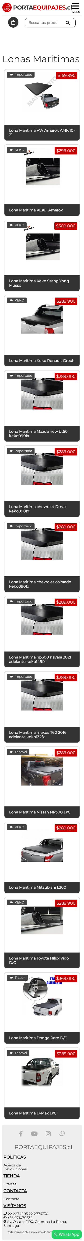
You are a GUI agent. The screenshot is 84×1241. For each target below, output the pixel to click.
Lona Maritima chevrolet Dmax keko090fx (37, 508)
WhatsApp (68, 1234)
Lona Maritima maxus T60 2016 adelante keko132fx (37, 734)
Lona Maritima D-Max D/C (33, 1113)
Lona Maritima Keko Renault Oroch (41, 360)
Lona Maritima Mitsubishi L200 (37, 887)
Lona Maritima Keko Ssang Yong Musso (39, 283)
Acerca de (12, 1165)
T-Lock (19, 978)
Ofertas (10, 1184)
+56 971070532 (19, 1217)
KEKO (19, 150)
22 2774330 (38, 1214)
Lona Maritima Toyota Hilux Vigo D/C (39, 960)
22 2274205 (18, 1214)
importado (23, 74)
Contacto (11, 1199)
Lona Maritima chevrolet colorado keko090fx (40, 584)
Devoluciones (15, 1169)
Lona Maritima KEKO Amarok (36, 210)
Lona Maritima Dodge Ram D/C (38, 1038)
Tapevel (20, 752)
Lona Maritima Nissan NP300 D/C (40, 812)
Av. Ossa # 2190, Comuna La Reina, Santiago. (35, 1223)
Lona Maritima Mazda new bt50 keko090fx (38, 433)
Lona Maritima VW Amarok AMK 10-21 (42, 132)
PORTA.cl (42, 7)
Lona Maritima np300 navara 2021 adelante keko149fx (40, 659)
